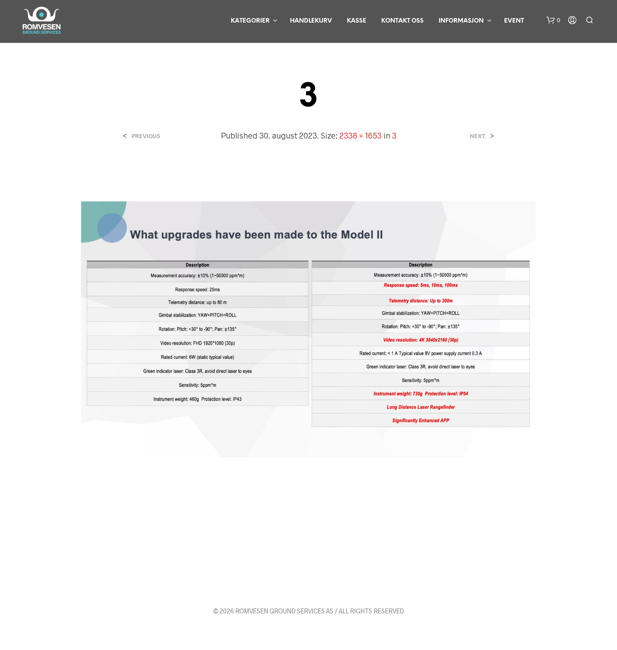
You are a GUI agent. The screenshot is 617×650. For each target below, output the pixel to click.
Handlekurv (311, 21)
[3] (308, 328)
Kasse (356, 21)
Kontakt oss (402, 21)
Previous (145, 136)
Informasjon (461, 21)
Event (514, 21)
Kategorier (250, 21)
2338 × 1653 (360, 135)
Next (478, 136)
